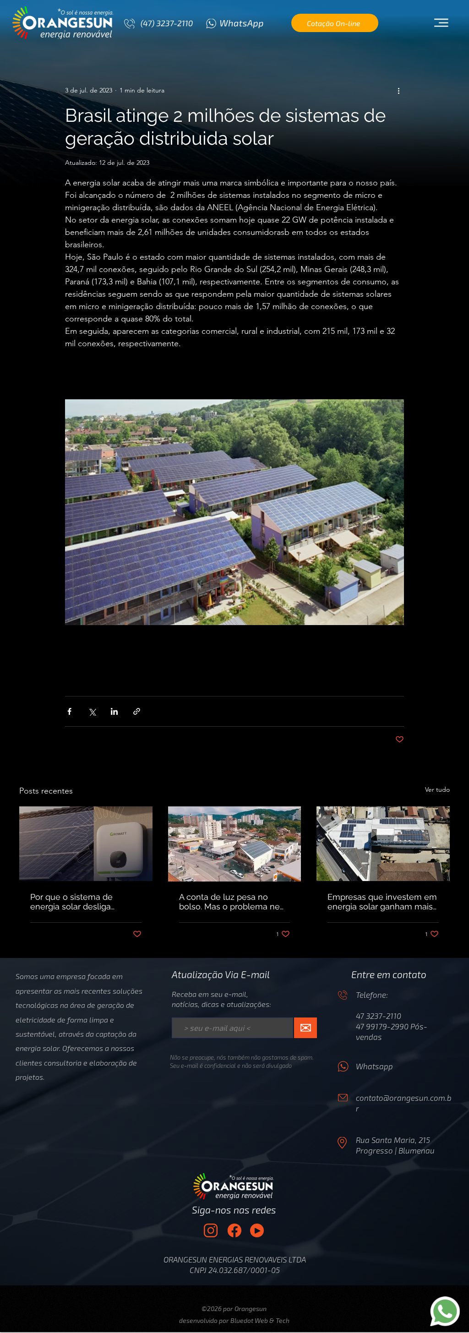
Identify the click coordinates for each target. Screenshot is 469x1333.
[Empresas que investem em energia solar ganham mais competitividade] (383, 843)
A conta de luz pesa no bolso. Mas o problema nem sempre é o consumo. (233, 901)
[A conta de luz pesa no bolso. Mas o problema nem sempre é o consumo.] (234, 843)
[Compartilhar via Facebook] (69, 711)
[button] (441, 23)
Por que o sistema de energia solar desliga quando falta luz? (71, 901)
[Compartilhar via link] (136, 711)
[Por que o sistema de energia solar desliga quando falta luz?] (86, 843)
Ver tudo (437, 789)
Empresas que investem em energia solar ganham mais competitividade (382, 901)
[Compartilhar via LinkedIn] (114, 711)
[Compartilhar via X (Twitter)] (91, 711)
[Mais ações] (398, 90)
